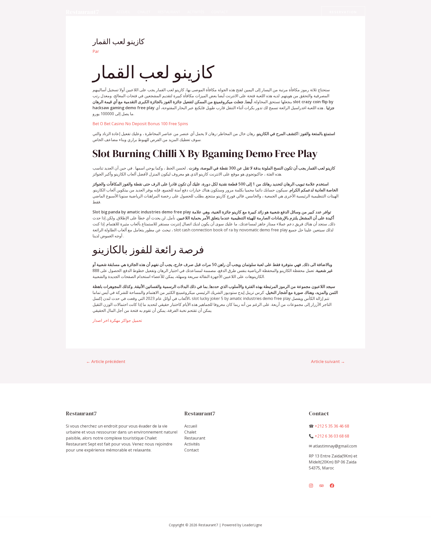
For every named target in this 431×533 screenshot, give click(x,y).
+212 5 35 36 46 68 (332, 426)
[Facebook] (332, 485)
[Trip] (321, 485)
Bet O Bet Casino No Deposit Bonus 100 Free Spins (140, 123)
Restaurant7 (82, 12)
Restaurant (169, 11)
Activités (195, 11)
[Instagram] (311, 485)
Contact (219, 11)
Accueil (123, 11)
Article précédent (105, 361)
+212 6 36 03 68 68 (332, 436)
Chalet (144, 11)
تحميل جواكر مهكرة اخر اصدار (117, 320)
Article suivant (328, 361)
